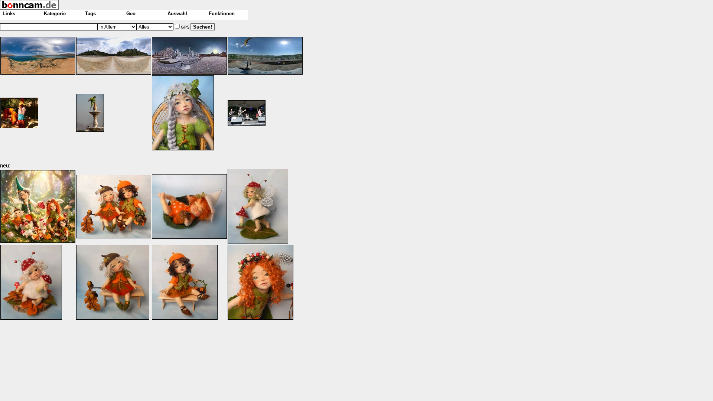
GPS (186, 27)
